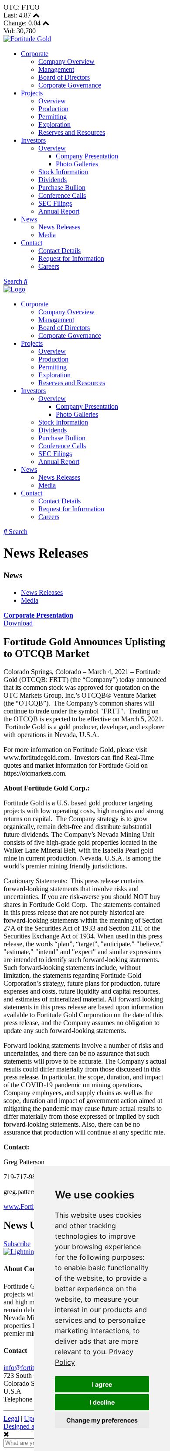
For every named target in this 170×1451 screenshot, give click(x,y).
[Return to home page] (27, 38)
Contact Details (59, 250)
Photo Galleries (77, 164)
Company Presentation (87, 156)
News (29, 219)
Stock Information (63, 172)
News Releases (59, 227)
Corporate (34, 53)
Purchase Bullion (61, 187)
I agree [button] (102, 1384)
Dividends (52, 179)
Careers (48, 266)
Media (47, 235)
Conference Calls (62, 195)
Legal (11, 1418)
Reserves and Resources (71, 132)
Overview (52, 101)
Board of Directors (64, 77)
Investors (33, 140)
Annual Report (58, 211)
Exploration (54, 124)
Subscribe (17, 1243)
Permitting (52, 116)
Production (53, 108)
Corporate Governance (69, 85)
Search (13, 281)
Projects (32, 93)
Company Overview (66, 61)
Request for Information (71, 258)
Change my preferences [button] (102, 1420)
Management (56, 69)
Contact (31, 242)
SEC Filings (55, 203)
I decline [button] (102, 1402)
